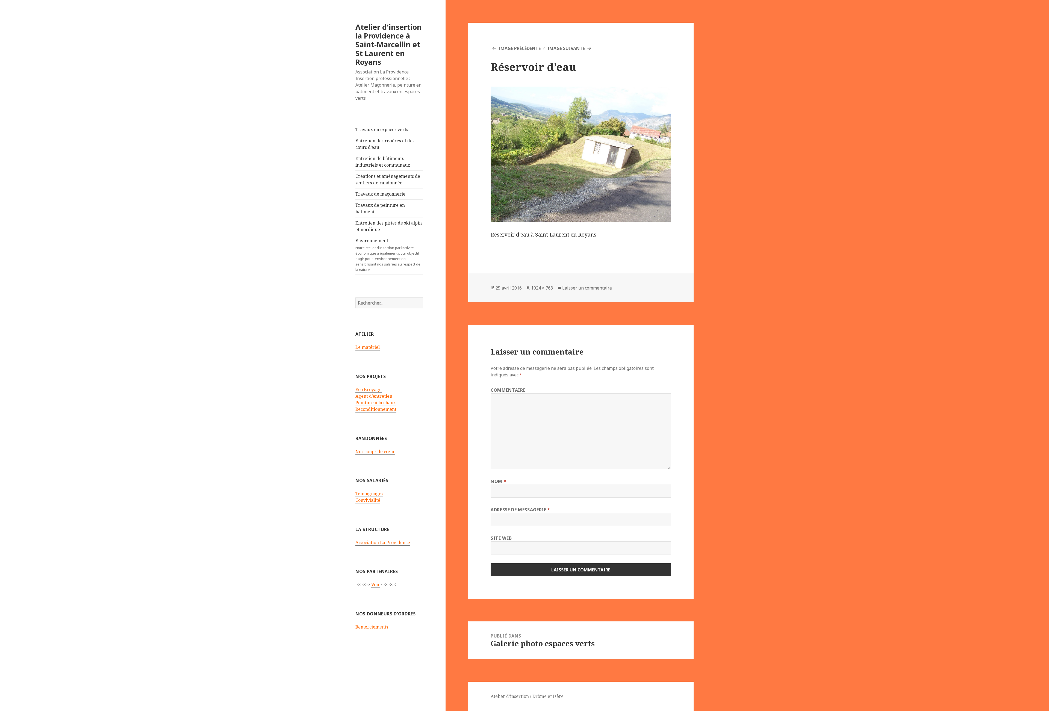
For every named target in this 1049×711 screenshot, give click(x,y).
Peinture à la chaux (375, 403)
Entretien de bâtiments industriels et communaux (382, 161)
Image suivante (566, 48)
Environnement (387, 255)
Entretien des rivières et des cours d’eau (384, 144)
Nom (498, 481)
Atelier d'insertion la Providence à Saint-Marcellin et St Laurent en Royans (388, 44)
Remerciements (371, 627)
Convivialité (367, 500)
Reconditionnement (375, 409)
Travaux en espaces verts (381, 129)
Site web (501, 538)
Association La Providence (382, 542)
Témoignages (369, 494)
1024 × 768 (542, 288)
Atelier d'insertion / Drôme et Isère (527, 696)
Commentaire (508, 390)
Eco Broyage (368, 390)
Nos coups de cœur (375, 452)
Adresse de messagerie (520, 510)
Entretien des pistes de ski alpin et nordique (388, 226)
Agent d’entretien (373, 396)
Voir (375, 585)
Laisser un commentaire (587, 288)
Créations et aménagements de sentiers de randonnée (387, 179)
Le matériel (367, 347)
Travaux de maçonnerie (380, 194)
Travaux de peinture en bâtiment (380, 208)
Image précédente (520, 48)
